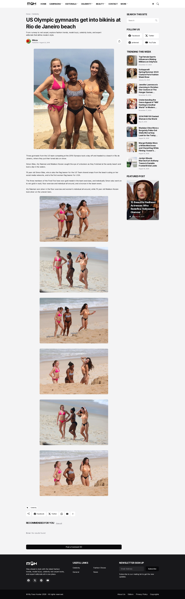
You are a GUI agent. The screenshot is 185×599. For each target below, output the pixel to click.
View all (59, 523)
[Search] (157, 4)
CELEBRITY (86, 4)
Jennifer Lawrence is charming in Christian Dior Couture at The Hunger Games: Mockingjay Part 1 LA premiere (148, 88)
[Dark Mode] (152, 4)
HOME (43, 4)
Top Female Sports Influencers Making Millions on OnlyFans (148, 59)
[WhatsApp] (61, 514)
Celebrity (35, 14)
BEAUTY (100, 4)
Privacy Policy (142, 594)
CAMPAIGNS (55, 4)
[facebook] (28, 580)
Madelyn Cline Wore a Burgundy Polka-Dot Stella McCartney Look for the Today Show (149, 132)
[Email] (67, 514)
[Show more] (72, 514)
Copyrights (154, 594)
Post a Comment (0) (74, 547)
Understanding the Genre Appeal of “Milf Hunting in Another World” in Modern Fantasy (148, 104)
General (76, 572)
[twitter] (35, 580)
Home (28, 14)
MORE (123, 4)
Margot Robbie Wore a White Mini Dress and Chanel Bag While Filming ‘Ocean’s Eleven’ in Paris (149, 147)
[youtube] (47, 580)
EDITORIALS (70, 4)
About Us (121, 594)
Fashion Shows (99, 568)
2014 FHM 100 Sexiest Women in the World (149, 117)
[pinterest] (41, 580)
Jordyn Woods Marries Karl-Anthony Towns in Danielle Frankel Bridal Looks (148, 162)
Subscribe (152, 569)
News (95, 572)
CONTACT (113, 4)
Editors (130, 594)
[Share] (119, 41)
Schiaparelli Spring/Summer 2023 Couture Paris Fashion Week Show (149, 73)
